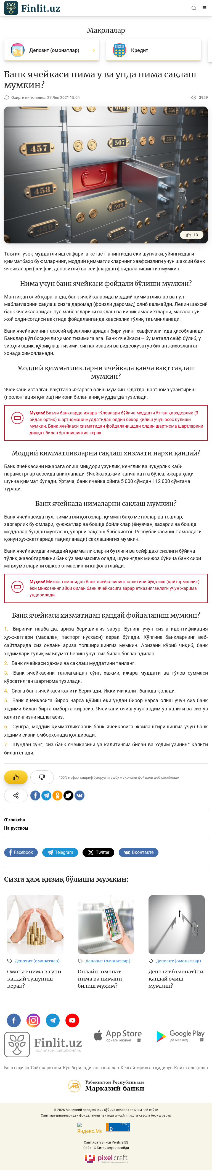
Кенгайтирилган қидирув (147, 1067)
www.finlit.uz (124, 1115)
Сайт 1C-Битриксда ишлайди (106, 1148)
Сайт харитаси (46, 1067)
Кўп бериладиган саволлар (91, 1067)
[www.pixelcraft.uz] (106, 1158)
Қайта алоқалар (191, 1067)
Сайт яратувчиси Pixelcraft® (106, 1142)
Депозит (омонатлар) (37, 961)
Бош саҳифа (16, 1067)
